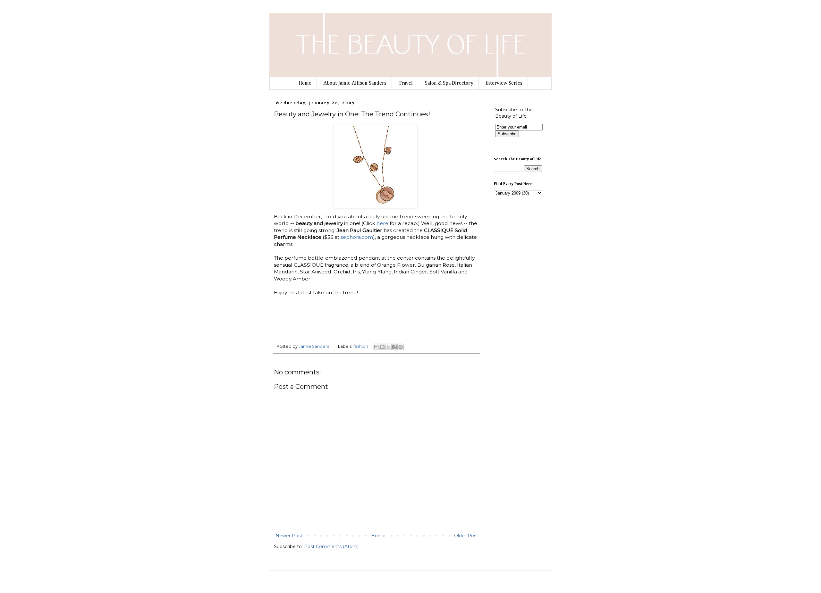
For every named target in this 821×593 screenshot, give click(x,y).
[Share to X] (388, 347)
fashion (360, 346)
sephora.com (357, 237)
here (382, 223)
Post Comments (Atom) (331, 546)
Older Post (466, 536)
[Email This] (376, 347)
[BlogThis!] (382, 347)
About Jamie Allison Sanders (355, 83)
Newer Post (288, 536)
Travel (406, 83)
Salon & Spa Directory (449, 83)
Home (305, 83)
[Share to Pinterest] (400, 347)
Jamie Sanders (314, 346)
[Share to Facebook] (394, 347)
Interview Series (504, 83)
